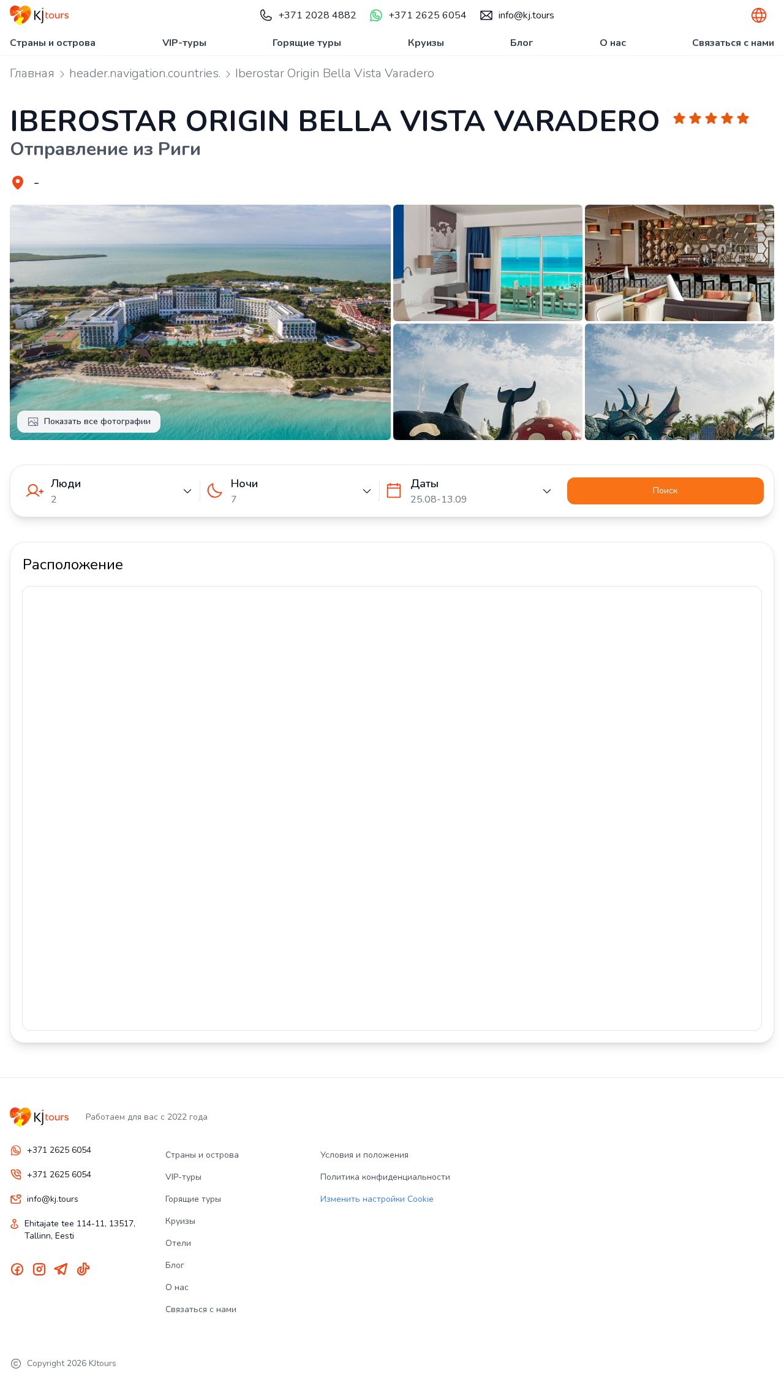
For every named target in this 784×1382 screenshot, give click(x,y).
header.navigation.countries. (145, 73)
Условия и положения (364, 1155)
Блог (521, 43)
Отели (178, 1243)
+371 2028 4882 (317, 15)
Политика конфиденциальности (385, 1177)
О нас (613, 43)
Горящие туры (307, 43)
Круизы (426, 43)
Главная (32, 73)
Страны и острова (53, 43)
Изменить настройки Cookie (377, 1199)
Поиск (665, 490)
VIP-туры (184, 43)
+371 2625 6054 (427, 15)
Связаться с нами (733, 43)
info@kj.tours (526, 15)
